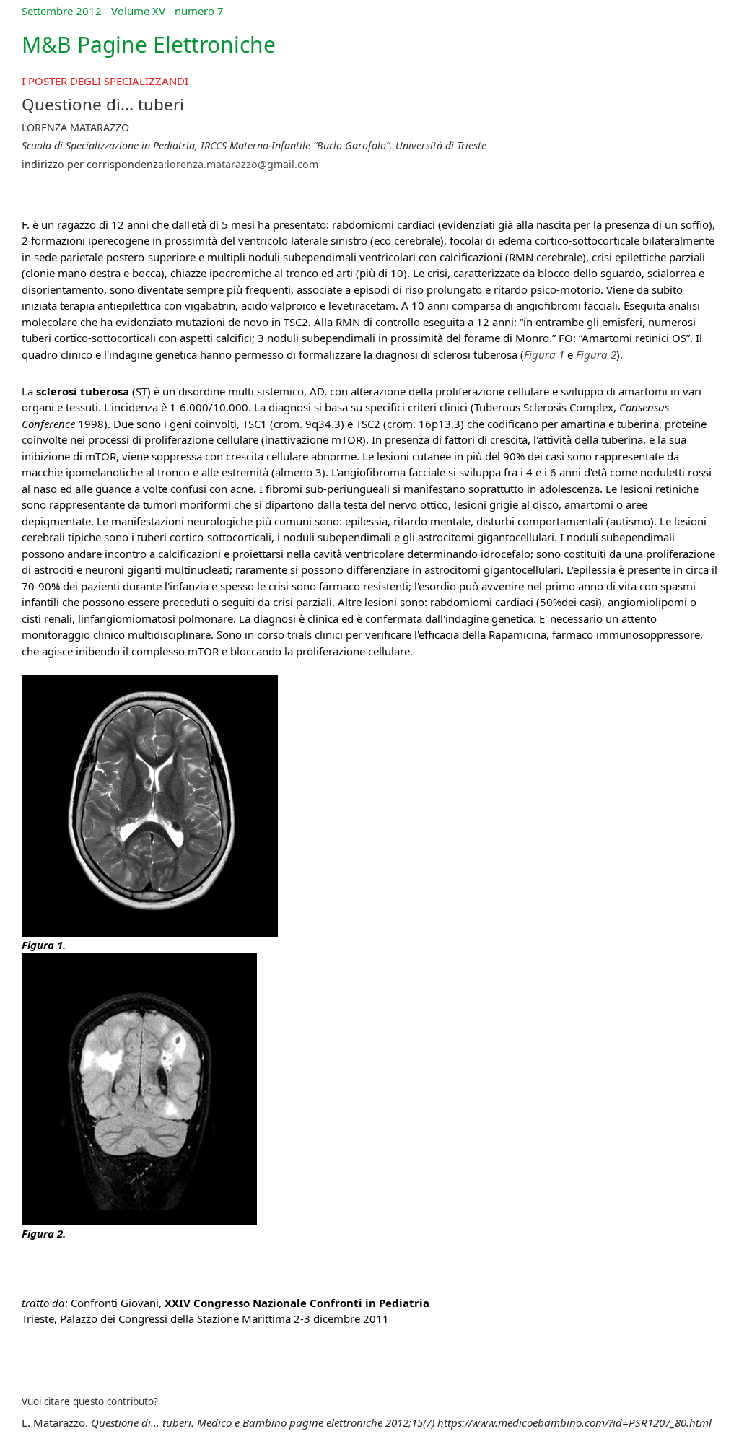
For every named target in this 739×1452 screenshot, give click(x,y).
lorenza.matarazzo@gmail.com (242, 164)
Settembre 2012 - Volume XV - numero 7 (123, 11)
